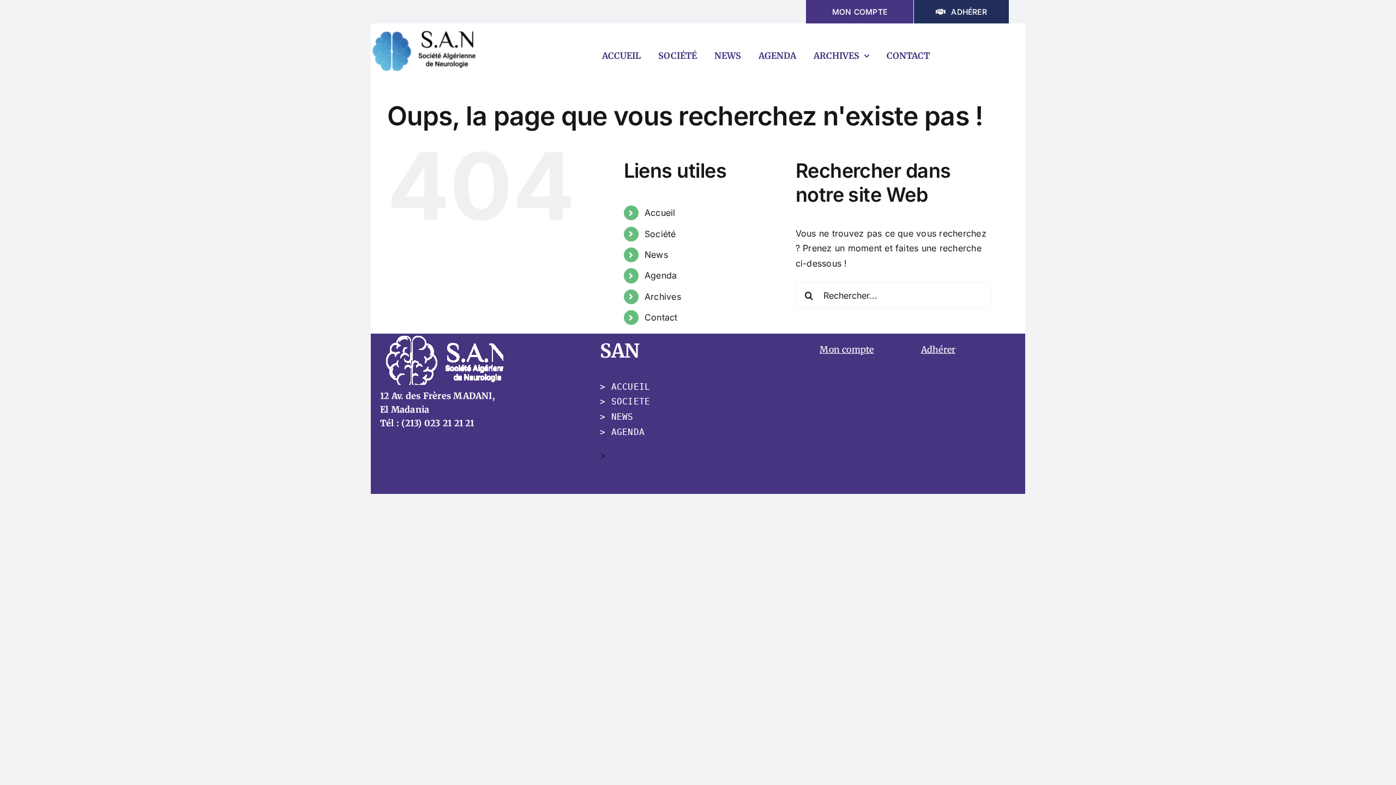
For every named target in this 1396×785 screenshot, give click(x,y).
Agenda (661, 275)
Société (660, 233)
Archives (663, 296)
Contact (661, 317)
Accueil (660, 212)
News (656, 254)
